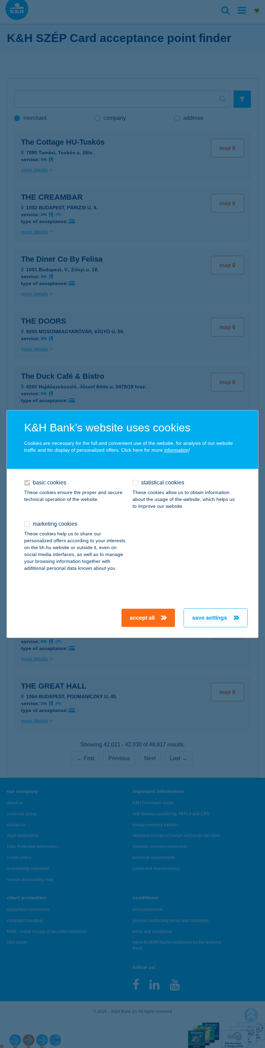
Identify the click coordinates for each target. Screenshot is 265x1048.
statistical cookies (162, 482)
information (176, 450)
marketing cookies (55, 524)
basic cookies (49, 482)
